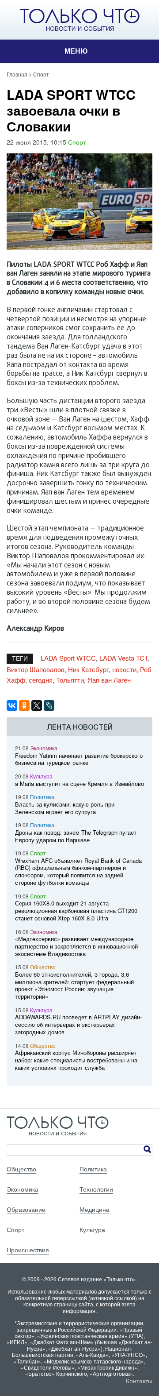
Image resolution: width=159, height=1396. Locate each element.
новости (124, 669)
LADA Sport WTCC (68, 657)
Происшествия (28, 1249)
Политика (42, 796)
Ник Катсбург (88, 669)
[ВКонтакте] (12, 705)
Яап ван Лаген (109, 679)
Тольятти (70, 679)
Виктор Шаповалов (35, 669)
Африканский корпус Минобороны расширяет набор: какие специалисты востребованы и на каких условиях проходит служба (76, 1060)
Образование (26, 1209)
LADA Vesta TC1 (123, 657)
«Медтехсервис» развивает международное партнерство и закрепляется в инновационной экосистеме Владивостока (76, 946)
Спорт (77, 142)
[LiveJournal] (49, 705)
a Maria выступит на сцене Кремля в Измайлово (79, 783)
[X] (36, 705)
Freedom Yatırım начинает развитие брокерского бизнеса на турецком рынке (79, 759)
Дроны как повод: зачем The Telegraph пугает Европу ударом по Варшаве (75, 836)
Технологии (96, 1189)
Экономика (43, 748)
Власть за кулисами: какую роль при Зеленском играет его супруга (64, 808)
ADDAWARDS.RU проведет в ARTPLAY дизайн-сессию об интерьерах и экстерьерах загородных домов (78, 1024)
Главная (17, 74)
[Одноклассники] (24, 705)
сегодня (41, 679)
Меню (76, 51)
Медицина (95, 1209)
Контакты (139, 1380)
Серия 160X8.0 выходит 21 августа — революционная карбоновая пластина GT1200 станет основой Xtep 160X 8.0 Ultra (76, 910)
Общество (43, 967)
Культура (41, 776)
